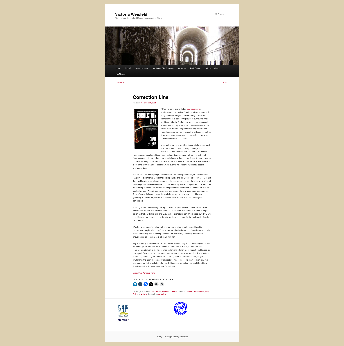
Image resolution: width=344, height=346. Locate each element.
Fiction (158, 291)
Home (118, 68)
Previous (119, 83)
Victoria (144, 294)
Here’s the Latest (141, 68)
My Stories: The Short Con (163, 68)
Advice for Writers (213, 68)
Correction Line (193, 108)
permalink (162, 294)
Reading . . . (166, 291)
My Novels (182, 68)
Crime (153, 291)
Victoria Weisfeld (131, 14)
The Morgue (120, 74)
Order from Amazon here (144, 272)
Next (226, 83)
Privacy (159, 337)
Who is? (128, 68)
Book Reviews (195, 68)
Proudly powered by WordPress (176, 337)
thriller (174, 291)
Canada (189, 291)
